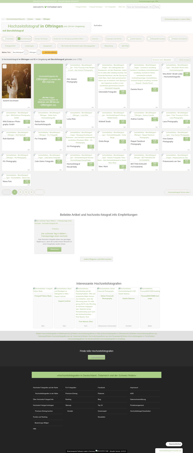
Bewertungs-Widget (42, 423)
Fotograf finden (81, 7)
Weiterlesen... (55, 249)
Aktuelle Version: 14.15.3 (118, 451)
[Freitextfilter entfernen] (153, 6)
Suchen (158, 7)
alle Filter (125, 46)
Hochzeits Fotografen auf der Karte (45, 387)
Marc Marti (103, 166)
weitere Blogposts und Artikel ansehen (97, 259)
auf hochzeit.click (97, 357)
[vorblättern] (25, 81)
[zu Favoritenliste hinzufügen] (4, 66)
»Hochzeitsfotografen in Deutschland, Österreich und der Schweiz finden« (96, 375)
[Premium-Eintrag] (156, 284)
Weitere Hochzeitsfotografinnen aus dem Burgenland (101, 336)
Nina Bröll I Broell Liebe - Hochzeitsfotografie (172, 75)
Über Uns (122, 7)
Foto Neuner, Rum (86, 321)
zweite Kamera (136, 39)
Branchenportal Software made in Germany (80, 451)
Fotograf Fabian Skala (43, 296)
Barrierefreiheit (175, 444)
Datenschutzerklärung (138, 399)
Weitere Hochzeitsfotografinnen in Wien (86, 333)
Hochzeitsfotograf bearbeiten (140, 411)
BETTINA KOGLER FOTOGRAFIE (139, 165)
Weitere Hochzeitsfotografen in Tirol (135, 336)
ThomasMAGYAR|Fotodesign (150, 297)
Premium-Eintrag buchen (44, 411)
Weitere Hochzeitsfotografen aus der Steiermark (63, 336)
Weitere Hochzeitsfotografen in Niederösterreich (53, 333)
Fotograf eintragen (95, 7)
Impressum (134, 387)
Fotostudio (10, 39)
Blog (99, 399)
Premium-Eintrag (71, 393)
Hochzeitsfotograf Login (146, 1)
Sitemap (68, 405)
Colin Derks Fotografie (44, 161)
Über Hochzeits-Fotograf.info (43, 399)
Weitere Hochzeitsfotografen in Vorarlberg (110, 339)
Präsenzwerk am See (172, 161)
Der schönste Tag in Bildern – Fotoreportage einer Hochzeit (54, 234)
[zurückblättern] (7, 81)
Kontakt (70, 411)
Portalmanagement (137, 405)
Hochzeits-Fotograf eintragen (43, 405)
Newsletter (101, 417)
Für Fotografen (110, 7)
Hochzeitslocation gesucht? (45, 1)
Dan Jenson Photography (72, 80)
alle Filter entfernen (51, 52)
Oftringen (32, 52)
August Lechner (64, 301)
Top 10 (100, 405)
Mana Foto (7, 181)
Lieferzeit (94, 39)
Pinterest (101, 393)
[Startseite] (2, 19)
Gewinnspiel (102, 411)
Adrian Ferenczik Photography (107, 297)
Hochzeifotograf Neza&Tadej (73, 165)
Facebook (101, 387)
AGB (131, 393)
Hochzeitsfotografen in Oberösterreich (116, 333)
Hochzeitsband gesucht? (68, 1)
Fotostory (55, 229)
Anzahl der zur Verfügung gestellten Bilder (68, 39)
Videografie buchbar (158, 39)
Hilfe (156, 1)
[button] (7, 192)
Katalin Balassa (128, 298)
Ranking (68, 399)
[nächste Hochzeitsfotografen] (39, 192)
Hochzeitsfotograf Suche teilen (179, 192)
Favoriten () (170, 451)
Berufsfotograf (26, 39)
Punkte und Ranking (40, 417)
